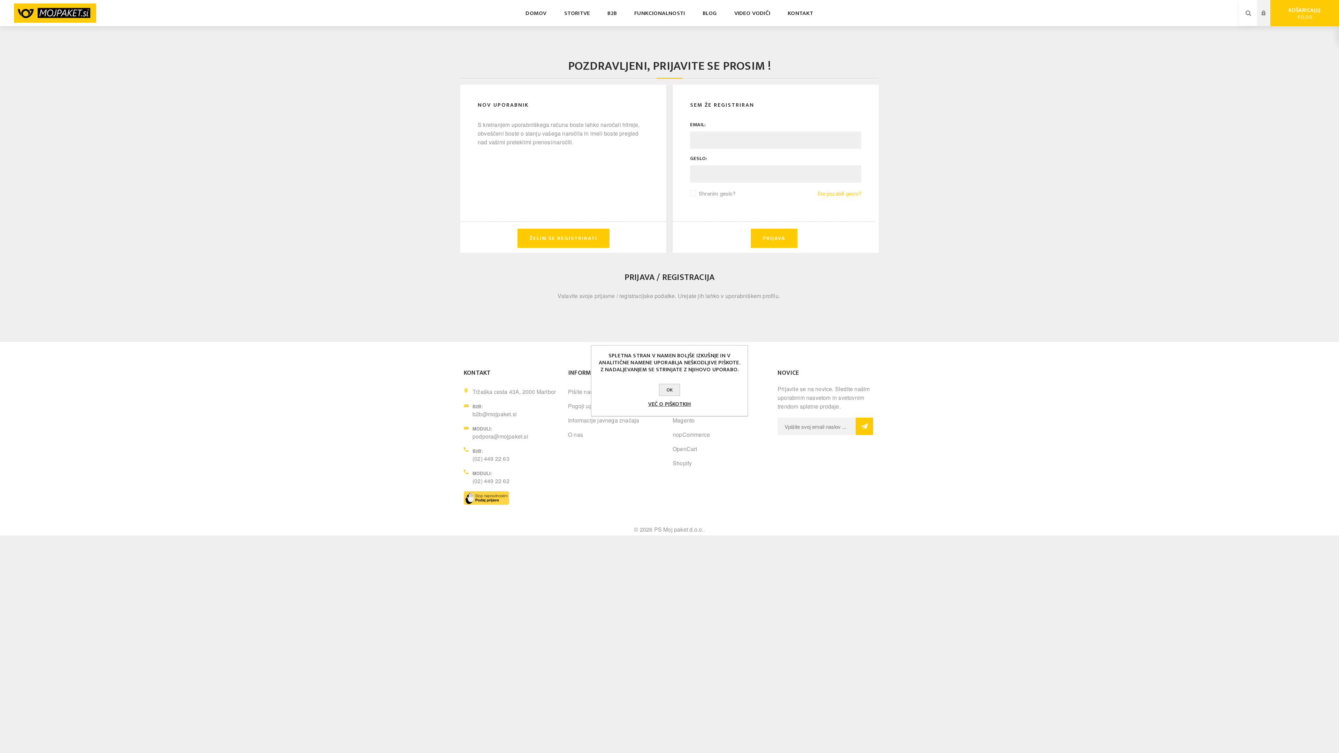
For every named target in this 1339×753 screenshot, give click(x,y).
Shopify (682, 463)
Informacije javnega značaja (603, 420)
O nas (575, 435)
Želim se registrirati (1269, 20)
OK (669, 390)
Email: (698, 124)
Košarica (1303, 14)
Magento (684, 420)
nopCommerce (691, 435)
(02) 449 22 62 (490, 481)
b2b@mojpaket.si (494, 414)
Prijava (1269, 6)
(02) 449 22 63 (490, 459)
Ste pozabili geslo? (839, 193)
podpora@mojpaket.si (500, 436)
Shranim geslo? (717, 193)
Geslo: (698, 158)
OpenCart (685, 449)
